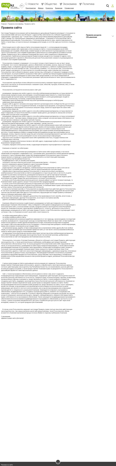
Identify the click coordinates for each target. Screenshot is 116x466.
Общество (50, 4)
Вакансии (58, 8)
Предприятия (31, 8)
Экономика (70, 4)
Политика (88, 4)
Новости (33, 4)
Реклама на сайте (7, 465)
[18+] (10, 6)
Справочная (69, 8)
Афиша (40, 8)
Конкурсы (49, 8)
